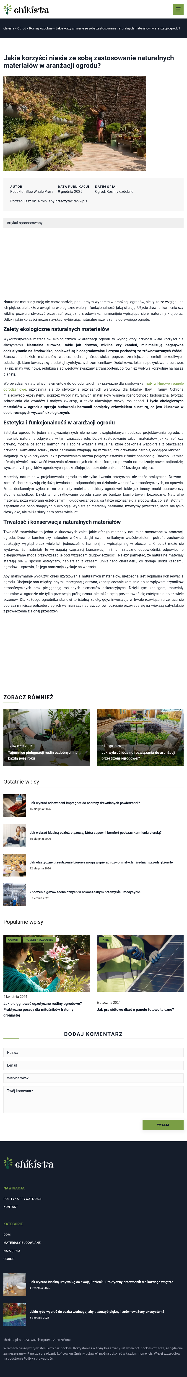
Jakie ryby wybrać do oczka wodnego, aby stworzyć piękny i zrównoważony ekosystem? (97, 1312)
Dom (6, 1235)
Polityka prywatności (22, 1199)
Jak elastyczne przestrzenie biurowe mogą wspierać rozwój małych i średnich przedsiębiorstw (102, 862)
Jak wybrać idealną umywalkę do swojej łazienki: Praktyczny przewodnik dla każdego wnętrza (101, 1282)
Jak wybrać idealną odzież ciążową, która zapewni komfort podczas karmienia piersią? (95, 833)
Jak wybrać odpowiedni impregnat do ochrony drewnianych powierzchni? (85, 803)
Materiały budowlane (22, 1243)
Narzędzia (11, 1251)
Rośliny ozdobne (119, 191)
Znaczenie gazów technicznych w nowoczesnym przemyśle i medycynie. (85, 892)
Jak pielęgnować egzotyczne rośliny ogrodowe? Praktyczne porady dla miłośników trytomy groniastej (42, 1009)
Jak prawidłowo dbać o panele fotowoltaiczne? (135, 1009)
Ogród (100, 191)
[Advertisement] (93, 267)
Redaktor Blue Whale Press (31, 191)
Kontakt (10, 1207)
